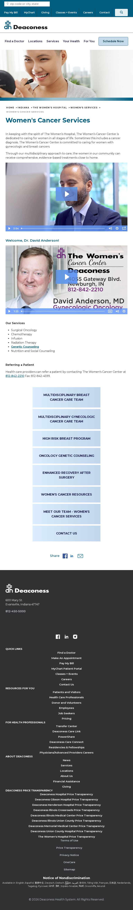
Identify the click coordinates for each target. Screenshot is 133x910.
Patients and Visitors (66, 692)
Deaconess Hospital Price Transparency (66, 794)
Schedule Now (113, 41)
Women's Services (84, 108)
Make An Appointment (66, 658)
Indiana (23, 108)
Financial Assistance (66, 781)
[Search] (121, 12)
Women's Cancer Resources (66, 494)
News (66, 760)
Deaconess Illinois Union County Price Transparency (66, 820)
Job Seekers (66, 713)
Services (53, 41)
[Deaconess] (25, 25)
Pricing (66, 718)
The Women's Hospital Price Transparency (66, 836)
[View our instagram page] (75, 637)
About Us (66, 776)
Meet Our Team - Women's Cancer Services (66, 514)
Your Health (71, 41)
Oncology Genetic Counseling (66, 456)
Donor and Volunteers (66, 702)
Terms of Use (69, 840)
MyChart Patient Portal (66, 668)
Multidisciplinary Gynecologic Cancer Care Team (66, 419)
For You (89, 41)
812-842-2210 (15, 376)
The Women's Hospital (50, 108)
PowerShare (66, 736)
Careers (66, 679)
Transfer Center (66, 726)
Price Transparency (69, 847)
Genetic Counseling (25, 346)
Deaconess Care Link (66, 731)
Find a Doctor (14, 41)
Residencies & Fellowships (66, 747)
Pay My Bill (66, 663)
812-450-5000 (16, 611)
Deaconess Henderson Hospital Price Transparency (66, 804)
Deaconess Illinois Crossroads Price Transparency (66, 810)
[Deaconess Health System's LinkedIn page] (66, 637)
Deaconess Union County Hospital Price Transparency (66, 831)
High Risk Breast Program (66, 438)
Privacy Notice (69, 855)
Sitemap (69, 869)
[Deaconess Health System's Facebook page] (58, 637)
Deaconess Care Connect (66, 742)
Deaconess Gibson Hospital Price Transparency (66, 799)
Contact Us (66, 533)
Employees (66, 708)
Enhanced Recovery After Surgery (67, 475)
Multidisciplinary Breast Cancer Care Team (66, 397)
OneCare (69, 862)
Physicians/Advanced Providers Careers (66, 752)
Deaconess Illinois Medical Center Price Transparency (66, 815)
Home (10, 108)
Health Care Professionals (66, 697)
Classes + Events (66, 674)
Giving (66, 786)
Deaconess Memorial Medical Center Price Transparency (67, 826)
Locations (35, 41)
